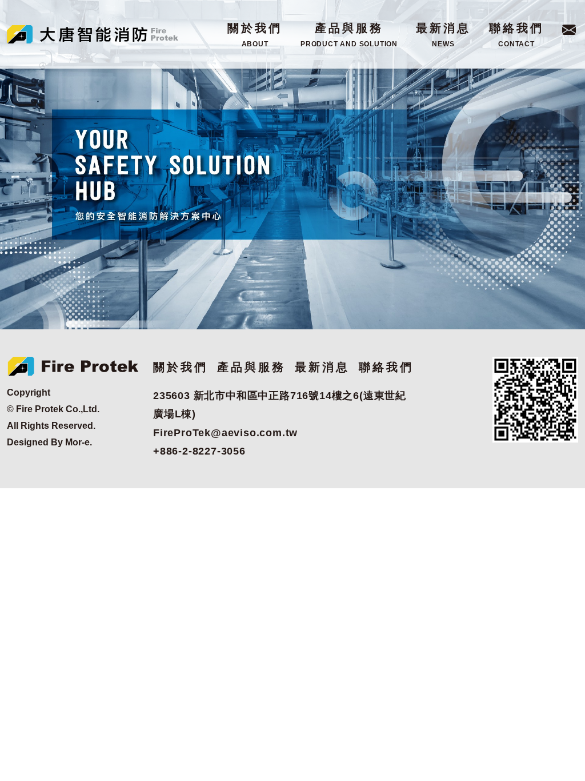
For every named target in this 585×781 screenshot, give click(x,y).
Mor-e (77, 442)
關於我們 (254, 35)
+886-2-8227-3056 (199, 451)
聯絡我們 (516, 35)
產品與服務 (349, 35)
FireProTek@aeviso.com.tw (225, 433)
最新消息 (443, 35)
